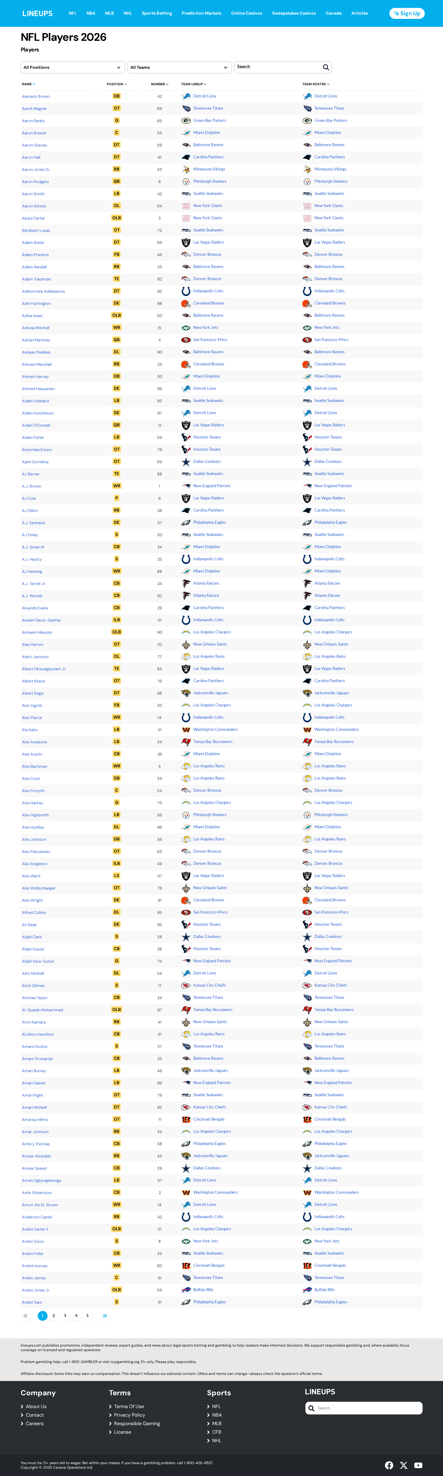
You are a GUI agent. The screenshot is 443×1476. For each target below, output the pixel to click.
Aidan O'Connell (36, 425)
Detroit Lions (204, 96)
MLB (217, 1424)
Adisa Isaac (32, 315)
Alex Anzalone (34, 742)
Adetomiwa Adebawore (43, 291)
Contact (35, 1415)
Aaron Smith (33, 193)
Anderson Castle (37, 1217)
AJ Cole (29, 498)
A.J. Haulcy (32, 559)
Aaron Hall (31, 157)
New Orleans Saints (210, 644)
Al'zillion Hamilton (38, 1034)
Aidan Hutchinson (38, 413)
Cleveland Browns (208, 303)
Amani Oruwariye (37, 1058)
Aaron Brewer (34, 133)
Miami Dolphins (206, 133)
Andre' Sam (32, 1302)
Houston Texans (207, 437)
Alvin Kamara (34, 1022)
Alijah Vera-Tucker (38, 961)
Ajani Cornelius (35, 461)
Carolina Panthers (208, 157)
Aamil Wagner (34, 108)
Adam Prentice (35, 254)
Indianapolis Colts (208, 291)
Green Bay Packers (209, 121)
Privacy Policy (129, 1415)
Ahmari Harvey (35, 376)
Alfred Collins (34, 912)
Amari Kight (32, 1095)
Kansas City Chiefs (209, 986)
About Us (36, 1407)
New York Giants (207, 206)
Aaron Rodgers (35, 181)
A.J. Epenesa (33, 522)
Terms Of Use (129, 1407)
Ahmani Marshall (37, 364)
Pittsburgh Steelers (210, 182)
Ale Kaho (30, 729)
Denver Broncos (207, 255)
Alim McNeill (33, 973)
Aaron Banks (33, 120)
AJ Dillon (30, 510)
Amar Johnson (35, 1131)
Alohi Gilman (33, 985)
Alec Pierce (32, 717)
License (122, 1432)
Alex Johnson (34, 839)
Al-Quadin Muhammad (42, 1010)
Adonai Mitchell (36, 327)
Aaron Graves (34, 145)
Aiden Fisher (33, 437)
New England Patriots (212, 486)
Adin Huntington (36, 303)
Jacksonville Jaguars (210, 693)
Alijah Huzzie (33, 949)
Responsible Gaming (137, 1424)
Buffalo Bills (203, 1290)
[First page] (25, 1316)
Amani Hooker (35, 1046)
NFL (216, 1407)
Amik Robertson (36, 1192)
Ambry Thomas (36, 1144)
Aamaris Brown (36, 96)
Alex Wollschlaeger (39, 888)
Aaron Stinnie (34, 206)
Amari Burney (34, 1070)
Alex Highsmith (35, 815)
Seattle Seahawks (208, 194)
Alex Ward (31, 876)
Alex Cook (31, 778)
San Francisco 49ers (210, 340)
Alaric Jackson (35, 656)
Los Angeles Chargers (212, 632)
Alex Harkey (32, 802)
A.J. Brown (31, 486)
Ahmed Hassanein (38, 388)
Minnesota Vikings (209, 169)
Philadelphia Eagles (209, 523)
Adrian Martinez (36, 340)
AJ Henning (32, 571)
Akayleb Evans (35, 608)
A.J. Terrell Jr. (34, 583)
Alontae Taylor (35, 997)
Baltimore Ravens (208, 145)
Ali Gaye (29, 924)
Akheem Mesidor (37, 632)
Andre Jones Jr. (36, 1290)
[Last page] (105, 1316)
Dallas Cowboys (207, 462)
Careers (35, 1424)
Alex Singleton (34, 863)
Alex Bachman (34, 766)
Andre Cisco (33, 1241)
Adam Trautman (36, 279)
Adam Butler (33, 242)
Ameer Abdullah (36, 1156)
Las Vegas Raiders (208, 243)
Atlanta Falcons (206, 584)
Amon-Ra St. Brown (40, 1204)
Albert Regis (33, 693)
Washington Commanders (215, 730)
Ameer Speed (34, 1168)
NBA (217, 1415)
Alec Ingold (32, 705)
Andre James (34, 1277)
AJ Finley (30, 534)
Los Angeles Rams (209, 657)
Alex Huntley (33, 827)
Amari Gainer (34, 1083)
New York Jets (205, 328)
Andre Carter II (35, 1229)
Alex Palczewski (36, 851)
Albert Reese (33, 681)
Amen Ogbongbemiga (41, 1180)
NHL (216, 1441)
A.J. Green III (33, 547)
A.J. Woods (32, 595)
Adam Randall (34, 266)
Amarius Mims (35, 1119)
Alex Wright (32, 900)
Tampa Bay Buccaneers (213, 742)
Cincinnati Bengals (209, 1120)
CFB (216, 1432)
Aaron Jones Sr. (36, 169)
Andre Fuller (33, 1253)
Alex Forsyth (33, 790)
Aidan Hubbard (35, 400)
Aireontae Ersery (37, 449)
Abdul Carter (33, 218)
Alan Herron (32, 644)
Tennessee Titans (208, 109)
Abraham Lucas (36, 230)
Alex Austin (32, 754)
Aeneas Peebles (36, 352)
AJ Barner (31, 474)
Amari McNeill (34, 1107)
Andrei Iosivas (34, 1265)
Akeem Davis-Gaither (41, 620)
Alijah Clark (32, 936)
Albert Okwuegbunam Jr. (44, 668)
